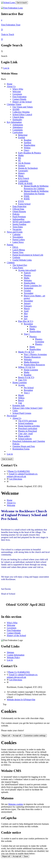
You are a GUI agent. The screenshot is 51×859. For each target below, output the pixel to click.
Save (26, 856)
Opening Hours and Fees (23, 446)
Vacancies (16, 229)
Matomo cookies (15, 804)
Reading (27, 140)
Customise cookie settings (35, 736)
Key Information (14, 122)
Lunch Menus (18, 250)
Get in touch (22, 3)
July (25, 318)
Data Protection (19, 206)
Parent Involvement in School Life (27, 255)
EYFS (21, 201)
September (28, 288)
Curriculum (17, 132)
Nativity (27, 273)
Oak (20, 403)
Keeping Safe (18, 405)
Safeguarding (18, 219)
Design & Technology (28, 168)
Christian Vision (14, 104)
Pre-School (12, 415)
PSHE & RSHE (25, 183)
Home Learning (31, 370)
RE (19, 158)
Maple (21, 395)
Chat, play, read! (25, 433)
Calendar (16, 234)
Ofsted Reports (19, 211)
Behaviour (22, 135)
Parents (10, 244)
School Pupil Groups (21, 413)
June (26, 316)
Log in (6, 68)
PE (19, 160)
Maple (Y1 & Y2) (26, 352)
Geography (23, 170)
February (28, 306)
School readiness (25, 423)
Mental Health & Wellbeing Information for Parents (36, 192)
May (26, 313)
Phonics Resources (32, 357)
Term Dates (17, 227)
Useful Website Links (22, 260)
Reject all (6, 736)
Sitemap (10, 652)
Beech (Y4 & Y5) (26, 377)
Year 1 (27, 334)
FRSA (15, 247)
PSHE (26, 196)
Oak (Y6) (22, 380)
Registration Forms (20, 449)
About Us (11, 86)
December (28, 301)
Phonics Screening (39, 340)
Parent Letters (18, 239)
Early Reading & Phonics (29, 153)
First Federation (19, 96)
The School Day (19, 265)
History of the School (22, 102)
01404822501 (23, 471)
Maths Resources (31, 362)
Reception (28, 324)
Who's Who (17, 89)
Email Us (13, 474)
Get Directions (15, 479)
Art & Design (24, 163)
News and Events (15, 232)
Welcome (16, 91)
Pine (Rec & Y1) (25, 321)
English (21, 137)
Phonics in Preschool (27, 431)
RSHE (27, 199)
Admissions (17, 125)
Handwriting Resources (34, 364)
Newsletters (17, 237)
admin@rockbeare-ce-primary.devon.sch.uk (22, 475)
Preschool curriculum (27, 428)
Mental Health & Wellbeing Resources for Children (36, 187)
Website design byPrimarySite (21, 699)
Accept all (17, 736)
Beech (21, 400)
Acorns (21, 385)
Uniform (16, 257)
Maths (21, 155)
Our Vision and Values (22, 107)
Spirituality (17, 119)
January (27, 303)
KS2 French (23, 178)
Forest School (24, 204)
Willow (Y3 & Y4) (26, 367)
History (21, 173)
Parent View (18, 252)
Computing (23, 181)
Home (9, 84)
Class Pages (17, 267)
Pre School (29, 387)
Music (21, 176)
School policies (25, 438)
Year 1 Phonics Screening (35, 354)
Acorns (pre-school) (27, 270)
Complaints (17, 130)
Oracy (26, 150)
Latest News (18, 242)
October (27, 290)
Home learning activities (29, 426)
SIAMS (15, 109)
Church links (18, 117)
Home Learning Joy (33, 285)
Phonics (27, 275)
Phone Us (12, 471)
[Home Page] (8, 2)
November (28, 293)
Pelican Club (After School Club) (27, 408)
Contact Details (19, 99)
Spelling (27, 142)
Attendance (17, 127)
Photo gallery (24, 436)
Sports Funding (19, 224)
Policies (15, 214)
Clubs (15, 410)
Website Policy (13, 657)
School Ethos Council (22, 114)
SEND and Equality (21, 221)
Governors (17, 94)
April (26, 311)
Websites (28, 280)
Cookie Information (15, 655)
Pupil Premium (19, 216)
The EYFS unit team (27, 421)
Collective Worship (21, 112)
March (27, 308)
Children (11, 262)
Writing (27, 147)
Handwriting (29, 145)
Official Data (18, 209)
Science (21, 165)
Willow (21, 398)
